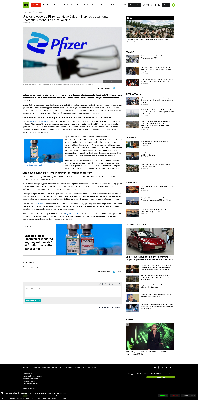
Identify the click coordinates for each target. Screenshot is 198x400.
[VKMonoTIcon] (144, 5)
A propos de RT (27, 374)
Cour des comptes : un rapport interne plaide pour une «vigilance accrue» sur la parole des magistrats (156, 70)
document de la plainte (38, 121)
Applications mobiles (29, 388)
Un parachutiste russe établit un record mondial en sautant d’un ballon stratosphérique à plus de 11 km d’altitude (157, 307)
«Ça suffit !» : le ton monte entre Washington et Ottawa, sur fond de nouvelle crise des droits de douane (157, 100)
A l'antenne (105, 5)
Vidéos (113, 5)
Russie (66, 5)
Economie (95, 5)
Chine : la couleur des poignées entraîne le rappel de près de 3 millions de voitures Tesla (149, 258)
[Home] (26, 5)
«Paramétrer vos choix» (79, 396)
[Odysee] (147, 5)
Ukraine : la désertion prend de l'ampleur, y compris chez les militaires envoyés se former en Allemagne (156, 277)
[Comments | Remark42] (72, 296)
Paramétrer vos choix (29, 381)
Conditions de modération (30, 383)
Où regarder (134, 5)
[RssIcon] (158, 5)
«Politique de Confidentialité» (59, 398)
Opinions (87, 5)
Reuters (40, 203)
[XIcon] (151, 5)
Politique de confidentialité (30, 378)
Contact (25, 386)
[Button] (173, 5)
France (79, 5)
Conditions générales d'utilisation (32, 376)
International (57, 5)
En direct (36, 5)
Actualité (46, 5)
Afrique (73, 5)
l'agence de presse (72, 213)
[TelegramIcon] (155, 5)
